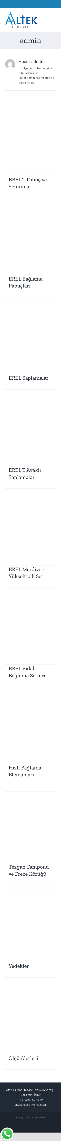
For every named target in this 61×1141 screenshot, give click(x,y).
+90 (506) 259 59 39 (30, 1100)
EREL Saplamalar (28, 378)
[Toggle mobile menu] (54, 14)
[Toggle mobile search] (48, 14)
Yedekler (19, 966)
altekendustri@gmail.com (31, 1105)
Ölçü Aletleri (23, 1058)
